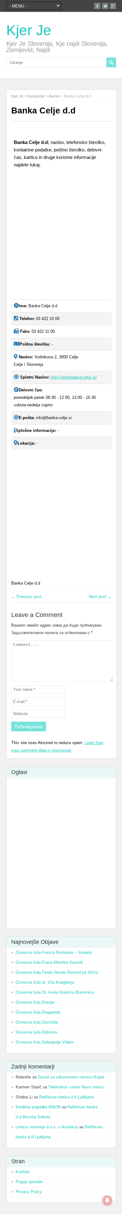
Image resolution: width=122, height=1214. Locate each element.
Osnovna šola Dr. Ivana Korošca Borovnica (55, 992)
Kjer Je (28, 30)
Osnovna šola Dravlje (35, 1002)
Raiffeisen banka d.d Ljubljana (66, 1097)
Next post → (100, 596)
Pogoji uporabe (29, 1181)
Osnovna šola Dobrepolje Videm (45, 1042)
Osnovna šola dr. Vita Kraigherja (45, 982)
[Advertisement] (61, 236)
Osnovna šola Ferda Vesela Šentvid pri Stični (57, 972)
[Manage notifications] (107, 1200)
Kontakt (23, 1171)
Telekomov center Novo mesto (76, 1087)
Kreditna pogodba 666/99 (38, 1107)
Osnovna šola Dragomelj (38, 1012)
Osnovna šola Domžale (37, 1022)
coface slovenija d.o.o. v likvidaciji (47, 1127)
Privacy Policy (29, 1191)
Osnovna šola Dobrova (36, 1032)
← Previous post (26, 596)
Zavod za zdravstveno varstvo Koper (71, 1077)
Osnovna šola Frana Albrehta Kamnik (49, 962)
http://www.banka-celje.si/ (74, 377)
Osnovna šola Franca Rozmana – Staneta (54, 952)
